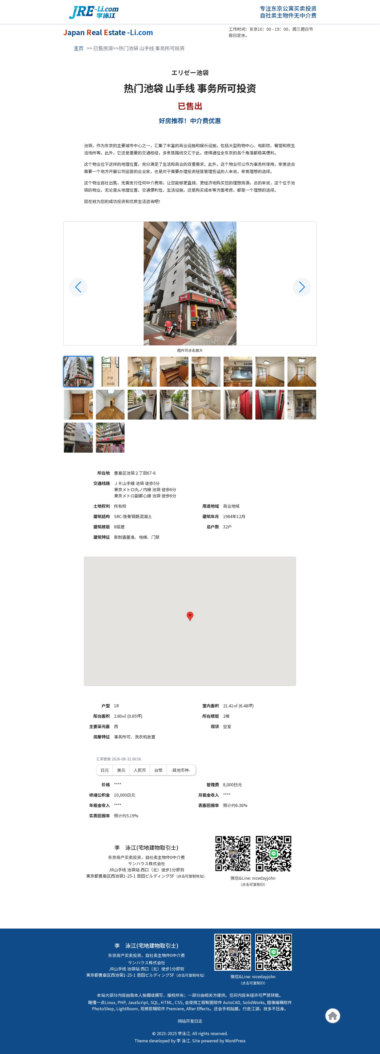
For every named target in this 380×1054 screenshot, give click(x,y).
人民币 (140, 770)
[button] (78, 287)
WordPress (235, 1040)
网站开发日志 (190, 1021)
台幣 (158, 770)
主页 (78, 48)
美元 (121, 770)
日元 (105, 770)
